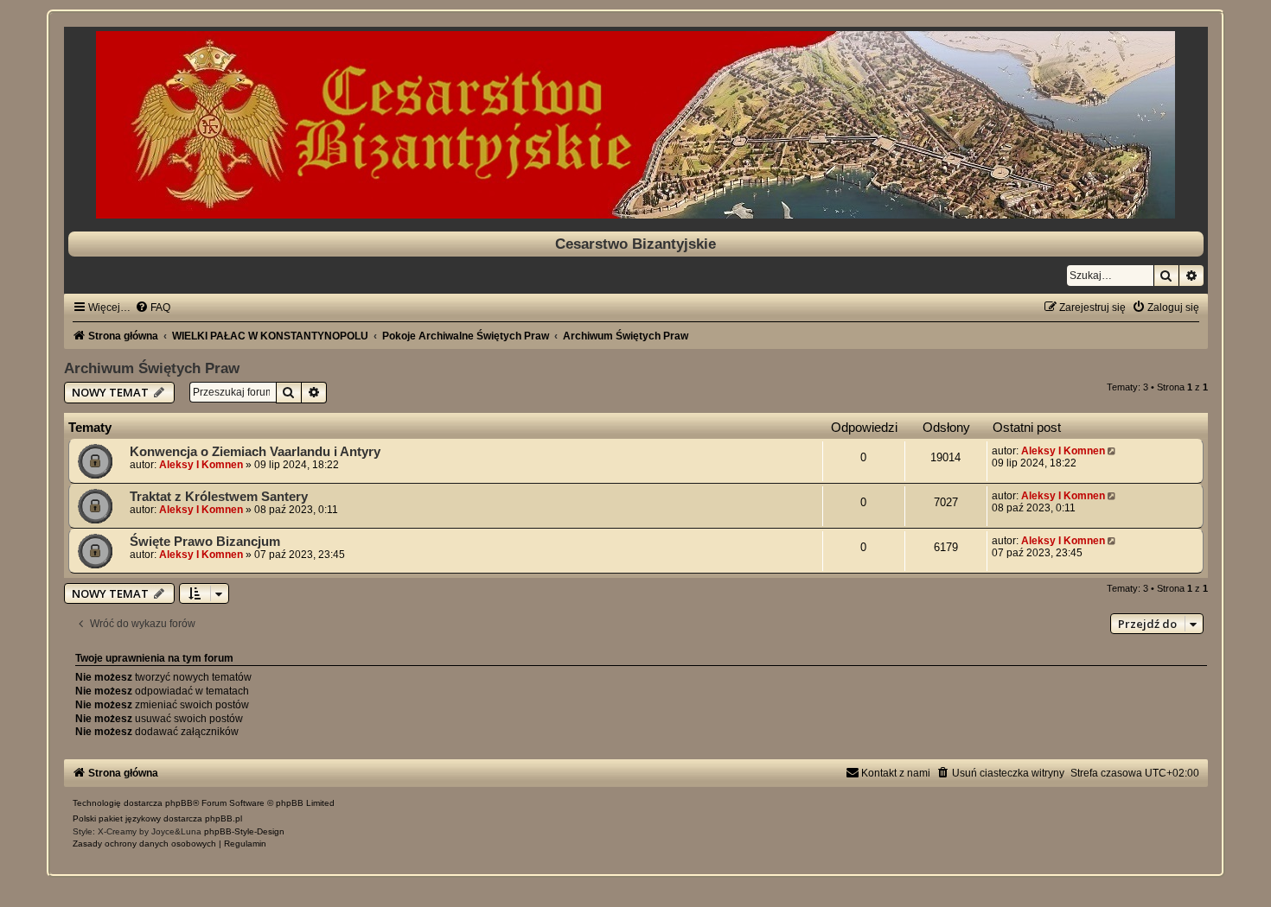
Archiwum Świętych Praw (152, 368)
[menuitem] (152, 307)
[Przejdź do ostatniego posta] (1113, 451)
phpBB (179, 803)
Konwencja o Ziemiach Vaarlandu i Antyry (255, 452)
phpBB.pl (223, 818)
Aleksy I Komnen (201, 465)
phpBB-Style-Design (244, 831)
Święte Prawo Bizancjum (205, 542)
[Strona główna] (636, 125)
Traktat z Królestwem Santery (219, 497)
